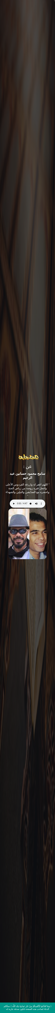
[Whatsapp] (46, 1005)
